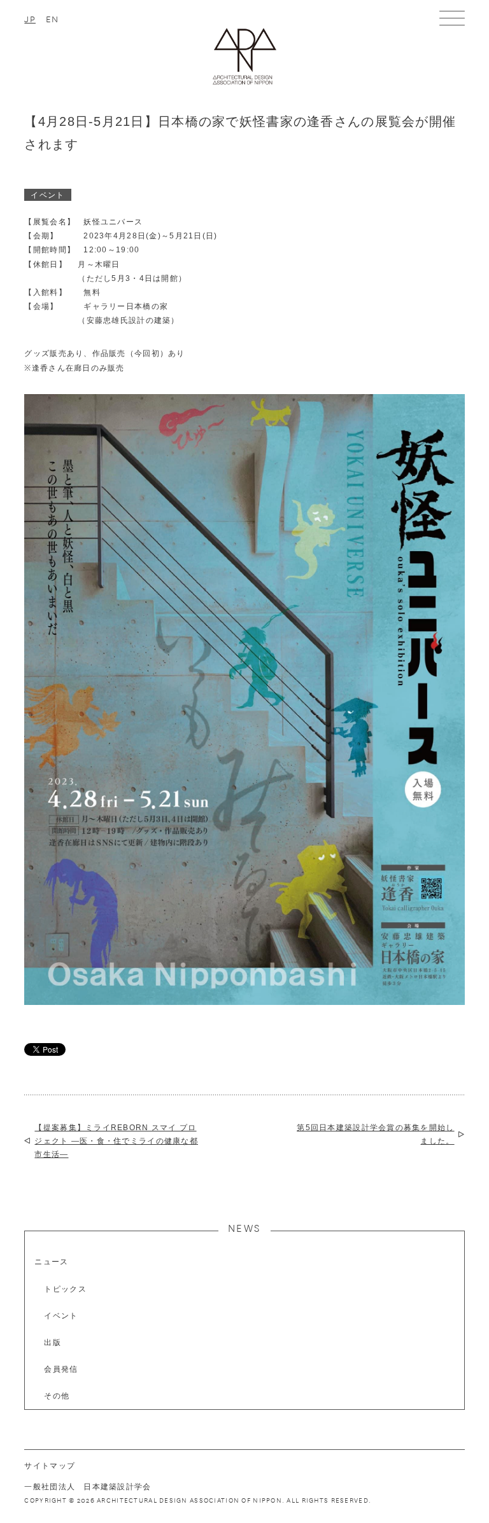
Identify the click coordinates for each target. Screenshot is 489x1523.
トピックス (65, 1289)
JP (30, 18)
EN (52, 18)
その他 (56, 1395)
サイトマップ (49, 1465)
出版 (52, 1342)
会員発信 (61, 1369)
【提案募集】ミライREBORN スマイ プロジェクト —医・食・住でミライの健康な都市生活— (116, 1140)
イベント (61, 1315)
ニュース (51, 1261)
